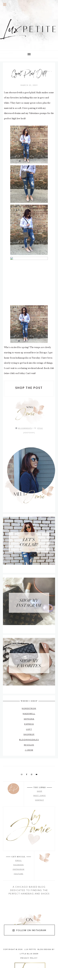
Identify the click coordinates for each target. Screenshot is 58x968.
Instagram (18, 869)
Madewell (29, 713)
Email (18, 860)
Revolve (29, 745)
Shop (39, 791)
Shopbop (29, 734)
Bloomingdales (29, 739)
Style (40, 428)
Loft (29, 729)
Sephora (29, 719)
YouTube (18, 874)
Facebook (18, 865)
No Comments (25, 428)
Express (29, 724)
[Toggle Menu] (5, 4)
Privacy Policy (29, 958)
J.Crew (29, 750)
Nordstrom (29, 708)
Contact (39, 800)
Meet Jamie (39, 795)
